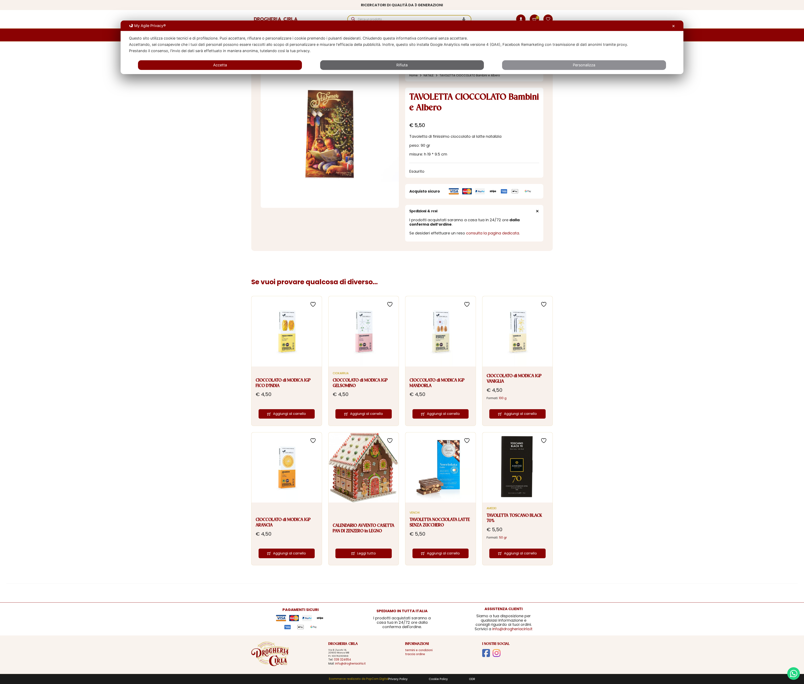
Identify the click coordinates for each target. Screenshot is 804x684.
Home (413, 75)
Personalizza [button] (584, 65)
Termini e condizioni (419, 650)
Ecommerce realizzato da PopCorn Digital (358, 679)
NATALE (429, 75)
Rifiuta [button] (402, 65)
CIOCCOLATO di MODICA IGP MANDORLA (437, 383)
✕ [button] (673, 26)
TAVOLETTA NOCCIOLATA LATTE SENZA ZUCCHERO (440, 522)
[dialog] (402, 47)
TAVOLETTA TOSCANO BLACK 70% (514, 518)
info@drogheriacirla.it (512, 628)
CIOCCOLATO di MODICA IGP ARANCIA (283, 522)
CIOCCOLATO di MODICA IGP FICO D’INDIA (283, 383)
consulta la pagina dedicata (492, 233)
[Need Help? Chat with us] (793, 673)
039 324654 (342, 660)
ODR (472, 679)
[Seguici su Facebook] (486, 653)
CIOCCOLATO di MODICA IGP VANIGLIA (514, 379)
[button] (534, 19)
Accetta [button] (220, 65)
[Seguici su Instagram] (496, 653)
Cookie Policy (438, 679)
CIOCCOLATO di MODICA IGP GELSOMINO (360, 383)
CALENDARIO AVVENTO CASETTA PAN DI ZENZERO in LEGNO (363, 528)
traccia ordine (415, 654)
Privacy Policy (398, 679)
